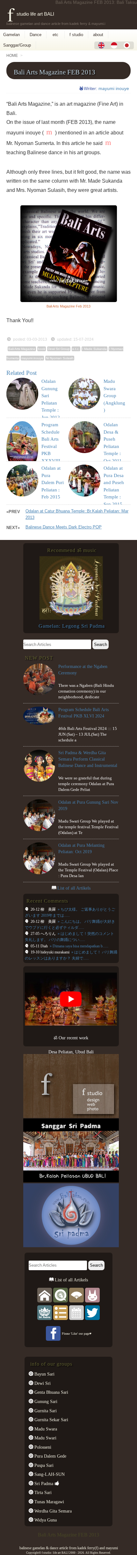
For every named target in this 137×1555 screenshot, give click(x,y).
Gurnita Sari (45, 1410)
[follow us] (92, 1312)
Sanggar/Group (17, 45)
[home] (44, 1294)
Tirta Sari (42, 1492)
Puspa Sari (43, 1465)
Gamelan (11, 34)
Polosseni (42, 1447)
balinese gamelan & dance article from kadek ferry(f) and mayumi (68, 1548)
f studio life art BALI (30, 14)
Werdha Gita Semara (52, 1510)
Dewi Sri (42, 1383)
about (98, 34)
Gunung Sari (45, 1401)
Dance (35, 34)
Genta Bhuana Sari (50, 1392)
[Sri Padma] (44, 1312)
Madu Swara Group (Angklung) (114, 396)
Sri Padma (43, 1483)
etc (55, 34)
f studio (76, 34)
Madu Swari (44, 1437)
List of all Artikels (73, 888)
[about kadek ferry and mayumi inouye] (92, 1294)
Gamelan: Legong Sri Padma (72, 626)
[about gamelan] (60, 1294)
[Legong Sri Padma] (71, 618)
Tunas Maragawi (48, 1501)
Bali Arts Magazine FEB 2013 (54, 72)
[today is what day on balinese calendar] (76, 1312)
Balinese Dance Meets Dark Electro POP (63, 527)
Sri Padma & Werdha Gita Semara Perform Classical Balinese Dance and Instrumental (87, 759)
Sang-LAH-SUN (49, 1474)
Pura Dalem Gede (49, 1456)
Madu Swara (45, 1428)
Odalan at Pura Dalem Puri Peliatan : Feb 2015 (52, 482)
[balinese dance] (76, 1294)
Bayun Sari (43, 1374)
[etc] (60, 1312)
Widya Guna (45, 1519)
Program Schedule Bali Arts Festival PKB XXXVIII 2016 (50, 446)
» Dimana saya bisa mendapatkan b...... (78, 946)
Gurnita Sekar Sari (50, 1419)
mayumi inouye (113, 88)
